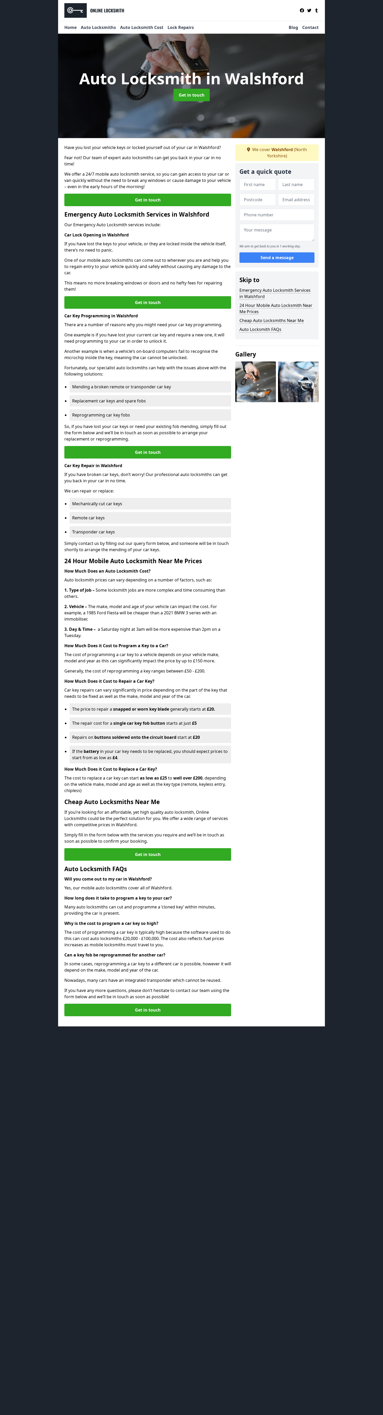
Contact (310, 27)
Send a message (277, 258)
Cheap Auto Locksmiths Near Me (271, 320)
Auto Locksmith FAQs (260, 329)
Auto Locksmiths (98, 27)
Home (70, 27)
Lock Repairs (181, 27)
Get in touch (192, 95)
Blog (293, 27)
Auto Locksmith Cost (141, 27)
